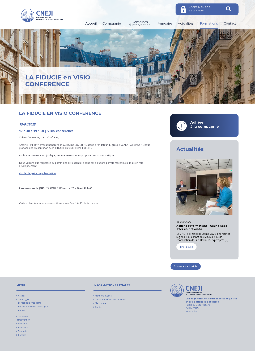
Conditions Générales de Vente (110, 299)
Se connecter (199, 9)
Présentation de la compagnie (33, 306)
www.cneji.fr (191, 311)
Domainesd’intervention (140, 23)
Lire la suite (186, 249)
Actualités (186, 23)
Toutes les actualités (185, 266)
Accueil (91, 23)
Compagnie (112, 23)
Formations (209, 23)
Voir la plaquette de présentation (37, 173)
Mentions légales (103, 295)
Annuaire (165, 23)
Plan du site (100, 303)
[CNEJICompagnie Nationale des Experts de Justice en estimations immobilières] (191, 290)
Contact (230, 23)
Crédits (98, 307)
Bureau (21, 310)
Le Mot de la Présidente (29, 302)
